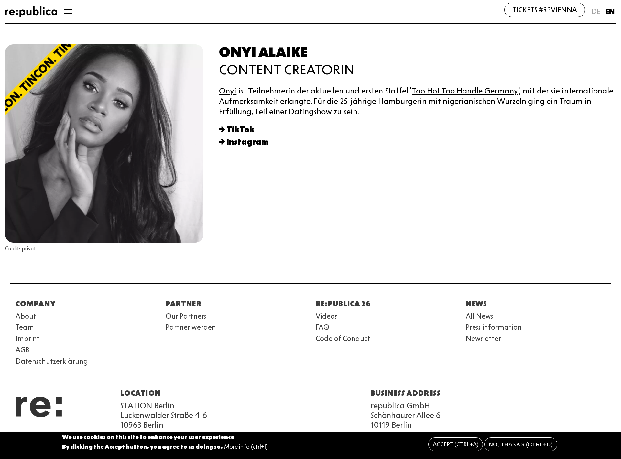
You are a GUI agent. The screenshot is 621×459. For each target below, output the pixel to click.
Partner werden (191, 327)
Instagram (247, 142)
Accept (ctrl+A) (456, 444)
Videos (326, 316)
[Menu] (68, 11)
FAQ (322, 327)
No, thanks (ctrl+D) (521, 444)
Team (25, 327)
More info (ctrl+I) (246, 447)
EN (610, 11)
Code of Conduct (343, 338)
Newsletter (483, 338)
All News (479, 316)
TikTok (240, 130)
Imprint (28, 338)
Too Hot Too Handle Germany (465, 91)
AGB (22, 349)
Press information (494, 327)
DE (596, 11)
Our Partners (186, 316)
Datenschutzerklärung (52, 361)
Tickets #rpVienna (544, 9)
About (26, 316)
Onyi (227, 91)
